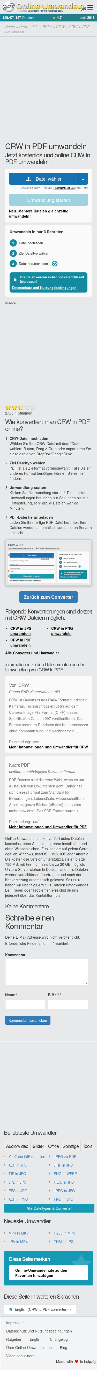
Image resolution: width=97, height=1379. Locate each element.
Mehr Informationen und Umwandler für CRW (48, 746)
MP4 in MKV (19, 1233)
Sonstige (71, 1146)
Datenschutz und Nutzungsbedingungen (44, 287)
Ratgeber (13, 1339)
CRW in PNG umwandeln (62, 631)
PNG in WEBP (65, 1173)
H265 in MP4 (64, 1233)
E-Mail (54, 994)
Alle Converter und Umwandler (32, 652)
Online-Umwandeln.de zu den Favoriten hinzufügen (41, 1273)
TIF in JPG (17, 1173)
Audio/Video (17, 1146)
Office (53, 1146)
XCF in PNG (18, 1199)
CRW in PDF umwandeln (21, 642)
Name (11, 994)
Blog (63, 1347)
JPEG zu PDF (65, 1156)
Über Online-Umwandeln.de (29, 1347)
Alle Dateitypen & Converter (49, 1208)
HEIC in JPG (64, 1182)
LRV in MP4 (18, 1241)
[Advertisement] (48, 88)
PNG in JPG (63, 1199)
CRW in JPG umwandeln (21, 631)
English (36, 1339)
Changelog (59, 1339)
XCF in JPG (18, 1165)
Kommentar (15, 954)
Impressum (15, 1322)
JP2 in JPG (18, 1182)
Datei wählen (47, 178)
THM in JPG (64, 1241)
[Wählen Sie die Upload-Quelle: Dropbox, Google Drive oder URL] (83, 179)
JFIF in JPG (63, 1165)
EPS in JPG (18, 1190)
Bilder (38, 1146)
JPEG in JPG (64, 1190)
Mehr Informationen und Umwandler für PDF (48, 826)
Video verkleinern (20, 1355)
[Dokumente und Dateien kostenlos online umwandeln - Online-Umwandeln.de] (43, 7)
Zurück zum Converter (48, 597)
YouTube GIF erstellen (27, 1156)
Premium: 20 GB (64, 188)
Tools (87, 1146)
